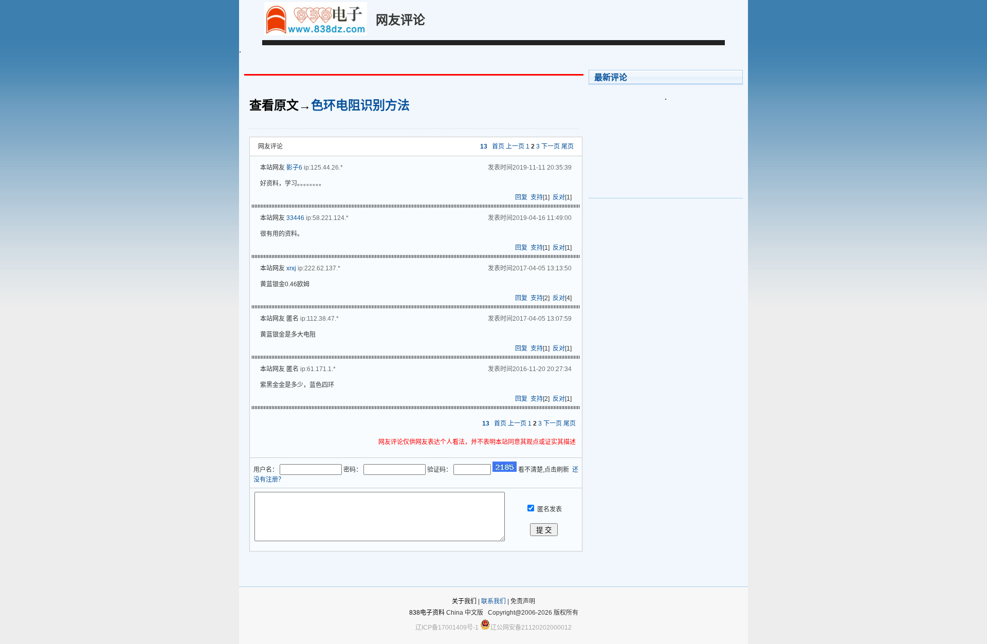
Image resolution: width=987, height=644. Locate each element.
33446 (295, 218)
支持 (537, 197)
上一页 (515, 146)
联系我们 (493, 601)
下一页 (550, 146)
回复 (521, 197)
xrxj (291, 268)
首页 (498, 146)
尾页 (567, 146)
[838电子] (315, 33)
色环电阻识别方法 (360, 105)
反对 (559, 197)
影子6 (294, 167)
